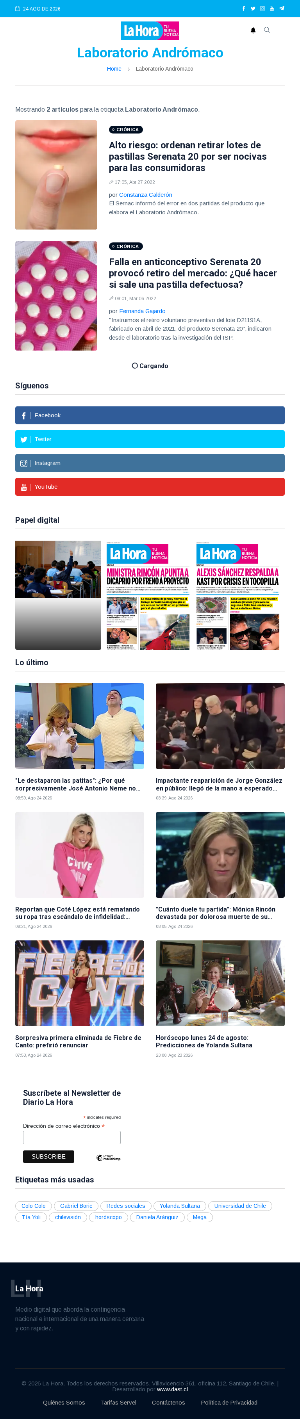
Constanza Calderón (145, 194)
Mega (200, 1217)
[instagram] (262, 9)
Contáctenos (168, 1402)
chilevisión (68, 1217)
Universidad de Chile (240, 1206)
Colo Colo (33, 1206)
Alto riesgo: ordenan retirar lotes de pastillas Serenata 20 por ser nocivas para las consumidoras (188, 156)
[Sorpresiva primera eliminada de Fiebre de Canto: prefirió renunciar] (79, 983)
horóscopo (108, 1217)
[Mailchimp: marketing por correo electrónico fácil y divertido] (108, 1163)
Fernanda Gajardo (142, 311)
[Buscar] (267, 31)
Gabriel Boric (76, 1206)
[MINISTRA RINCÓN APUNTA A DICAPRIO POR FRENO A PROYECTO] (148, 595)
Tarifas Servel (118, 1402)
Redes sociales (126, 1206)
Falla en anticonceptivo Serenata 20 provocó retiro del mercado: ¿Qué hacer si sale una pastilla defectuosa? (193, 273)
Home (114, 69)
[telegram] (282, 9)
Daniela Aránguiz (157, 1217)
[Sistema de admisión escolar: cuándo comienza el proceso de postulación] (58, 595)
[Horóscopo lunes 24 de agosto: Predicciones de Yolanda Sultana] (220, 983)
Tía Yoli (31, 1217)
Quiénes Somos (64, 1402)
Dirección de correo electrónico (64, 1126)
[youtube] (272, 9)
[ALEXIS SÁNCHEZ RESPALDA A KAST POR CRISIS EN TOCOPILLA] (238, 595)
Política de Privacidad (229, 1402)
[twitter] (253, 9)
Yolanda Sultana (180, 1206)
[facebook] (243, 9)
